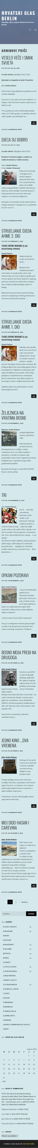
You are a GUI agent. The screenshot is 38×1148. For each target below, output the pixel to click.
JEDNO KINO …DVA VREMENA (15, 742)
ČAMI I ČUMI (23, 1109)
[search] (35, 30)
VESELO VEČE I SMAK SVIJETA (17, 60)
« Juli (3, 1081)
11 (9, 1064)
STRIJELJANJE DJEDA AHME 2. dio (17, 233)
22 (29, 1069)
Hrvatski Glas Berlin (18, 16)
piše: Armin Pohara (9, 669)
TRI (4, 495)
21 (24, 1069)
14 (24, 1064)
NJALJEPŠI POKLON (19, 1114)
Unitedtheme (28, 1144)
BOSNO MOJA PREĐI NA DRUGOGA (19, 654)
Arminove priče (16, 129)
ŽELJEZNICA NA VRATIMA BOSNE (14, 415)
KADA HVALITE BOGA (22, 1119)
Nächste (24, 902)
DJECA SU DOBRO (15, 139)
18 (9, 1069)
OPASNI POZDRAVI (15, 575)
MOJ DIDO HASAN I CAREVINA (15, 825)
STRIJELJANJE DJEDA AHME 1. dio (17, 324)
